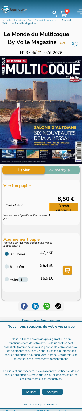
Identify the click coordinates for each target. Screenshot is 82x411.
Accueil (6, 20)
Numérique (59, 170)
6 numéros (17, 266)
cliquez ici (52, 404)
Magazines (19, 20)
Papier (24, 170)
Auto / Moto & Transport (41, 20)
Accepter (52, 392)
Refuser (31, 392)
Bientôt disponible (63, 207)
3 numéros (17, 254)
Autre (14, 279)
